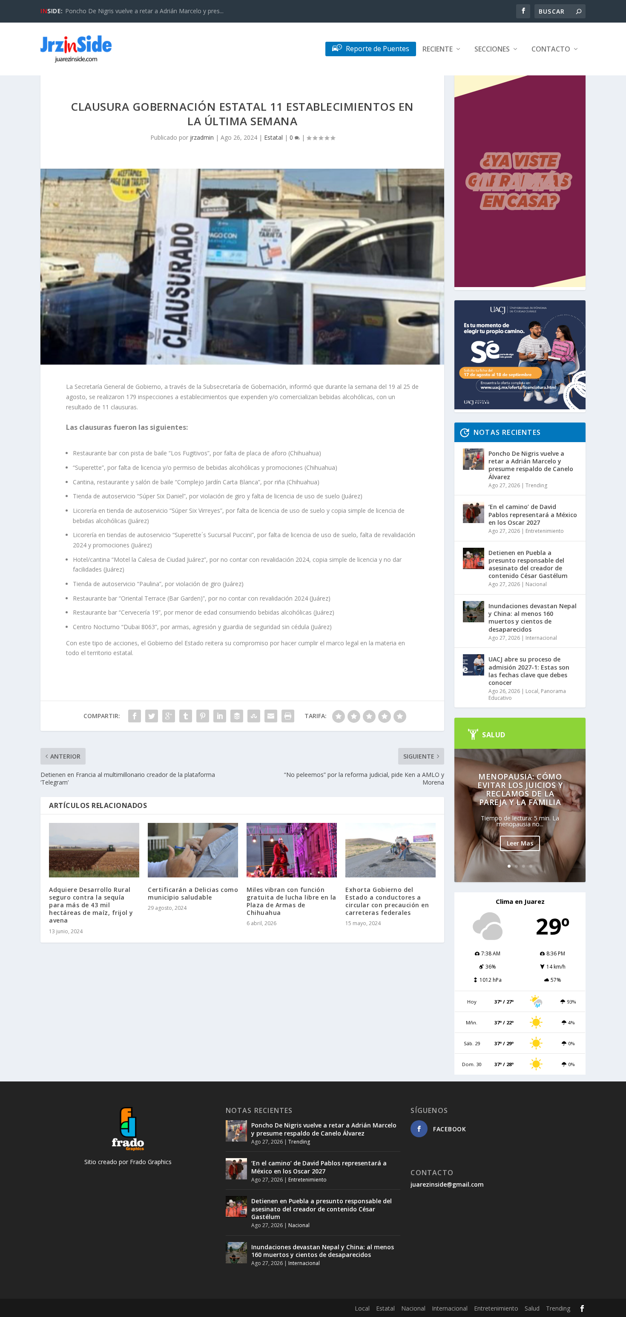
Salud (532, 1308)
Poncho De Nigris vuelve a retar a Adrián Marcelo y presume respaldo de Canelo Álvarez (530, 465)
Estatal (273, 137)
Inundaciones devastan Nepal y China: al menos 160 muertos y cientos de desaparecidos (532, 617)
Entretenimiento (544, 531)
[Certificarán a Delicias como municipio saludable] (193, 850)
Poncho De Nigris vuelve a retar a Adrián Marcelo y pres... (144, 11)
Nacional (536, 584)
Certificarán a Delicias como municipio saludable (193, 893)
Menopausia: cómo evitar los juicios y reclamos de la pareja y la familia (520, 789)
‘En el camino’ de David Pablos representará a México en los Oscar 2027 (532, 514)
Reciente (437, 50)
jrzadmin (202, 137)
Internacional (541, 637)
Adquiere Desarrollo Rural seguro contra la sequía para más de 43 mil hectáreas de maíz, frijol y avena (91, 905)
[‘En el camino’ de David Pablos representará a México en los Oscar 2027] (473, 512)
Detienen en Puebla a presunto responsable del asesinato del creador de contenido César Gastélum (528, 564)
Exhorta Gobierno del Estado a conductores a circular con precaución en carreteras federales (387, 901)
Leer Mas (520, 843)
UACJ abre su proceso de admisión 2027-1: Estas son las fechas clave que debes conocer (528, 671)
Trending (536, 485)
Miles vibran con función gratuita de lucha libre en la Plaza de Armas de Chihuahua (291, 901)
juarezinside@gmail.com (447, 1184)
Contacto (550, 50)
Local (531, 691)
